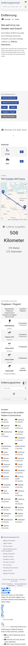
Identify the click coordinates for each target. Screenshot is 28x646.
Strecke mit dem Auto (9, 98)
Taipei (7, 543)
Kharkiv (8, 556)
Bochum (6, 476)
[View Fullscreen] (25, 190)
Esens (22, 179)
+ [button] (25, 185)
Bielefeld (20, 485)
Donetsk (8, 559)
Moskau (9, 553)
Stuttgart (20, 432)
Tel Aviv (7, 546)
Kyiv (7, 565)
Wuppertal (7, 485)
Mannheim (7, 499)
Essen (6, 452)
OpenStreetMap (15, 219)
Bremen (6, 458)
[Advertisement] (14, 72)
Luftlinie (13, 107)
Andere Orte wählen (9, 116)
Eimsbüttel (21, 519)
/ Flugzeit (9, 112)
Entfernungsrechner (10, 3)
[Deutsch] (25, 2)
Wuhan (7, 570)
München (7, 425)
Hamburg (21, 419)
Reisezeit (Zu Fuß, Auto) (10, 102)
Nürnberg (21, 458)
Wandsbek (21, 470)
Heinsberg (10, 568)
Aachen (6, 525)
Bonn (5, 491)
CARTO (25, 219)
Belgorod (9, 540)
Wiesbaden (7, 513)
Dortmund (21, 452)
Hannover (7, 464)
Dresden (9, 179)
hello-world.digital (8, 619)
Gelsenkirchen (8, 519)
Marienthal (7, 507)
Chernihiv (9, 562)
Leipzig (20, 464)
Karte (4, 107)
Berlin (5, 419)
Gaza (9, 550)
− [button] (25, 187)
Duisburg (7, 470)
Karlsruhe (21, 507)
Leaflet (9, 219)
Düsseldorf (21, 438)
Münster (20, 513)
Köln (19, 425)
